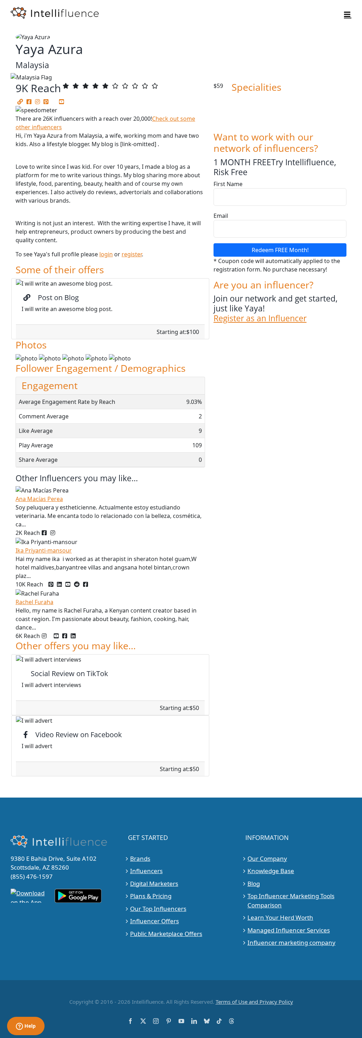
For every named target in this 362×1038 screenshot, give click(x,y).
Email (221, 216)
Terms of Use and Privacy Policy (254, 1001)
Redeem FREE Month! (280, 250)
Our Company (267, 858)
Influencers (146, 871)
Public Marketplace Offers (166, 934)
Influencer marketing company (291, 942)
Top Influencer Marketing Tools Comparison (290, 900)
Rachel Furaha (34, 602)
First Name (228, 184)
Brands (140, 858)
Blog (253, 883)
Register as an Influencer (260, 318)
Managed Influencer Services (288, 930)
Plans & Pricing (150, 896)
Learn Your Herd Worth (280, 917)
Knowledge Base (270, 871)
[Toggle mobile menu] (347, 14)
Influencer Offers (154, 921)
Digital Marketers (154, 883)
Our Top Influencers (158, 909)
